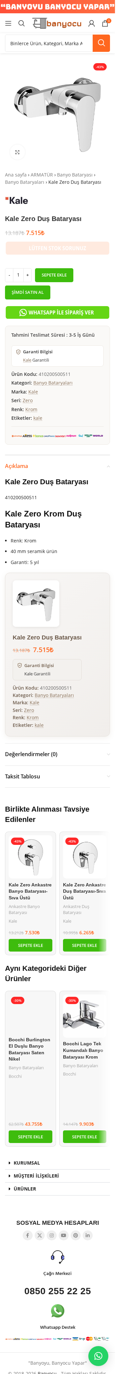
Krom (31, 409)
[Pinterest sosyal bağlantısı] (76, 1235)
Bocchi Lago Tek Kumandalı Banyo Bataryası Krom (83, 1050)
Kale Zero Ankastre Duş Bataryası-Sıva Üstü (84, 891)
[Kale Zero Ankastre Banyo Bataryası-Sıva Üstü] (30, 857)
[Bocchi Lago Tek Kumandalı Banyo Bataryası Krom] (85, 1016)
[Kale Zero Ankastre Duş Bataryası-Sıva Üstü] (85, 857)
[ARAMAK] (101, 43)
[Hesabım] (91, 23)
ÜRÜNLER (25, 1189)
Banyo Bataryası (75, 175)
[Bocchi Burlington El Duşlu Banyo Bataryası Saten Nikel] (30, 1014)
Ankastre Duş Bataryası (76, 909)
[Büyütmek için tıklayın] (17, 152)
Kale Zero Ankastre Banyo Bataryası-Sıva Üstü (30, 891)
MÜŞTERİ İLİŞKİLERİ (36, 1176)
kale (37, 418)
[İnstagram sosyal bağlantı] (52, 1235)
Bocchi (15, 1076)
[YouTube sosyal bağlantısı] (64, 1235)
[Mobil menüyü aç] (8, 23)
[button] (30, 945)
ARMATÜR (42, 175)
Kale (27, 360)
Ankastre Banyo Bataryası (24, 909)
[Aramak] (21, 23)
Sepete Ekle (54, 275)
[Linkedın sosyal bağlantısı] (88, 1235)
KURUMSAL (27, 1163)
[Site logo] (57, 23)
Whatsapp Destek (57, 1327)
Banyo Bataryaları (24, 182)
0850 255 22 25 (57, 1291)
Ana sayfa (16, 175)
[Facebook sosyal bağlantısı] (28, 1235)
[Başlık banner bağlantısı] (57, 6)
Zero (28, 400)
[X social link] (40, 1235)
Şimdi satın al (28, 292)
